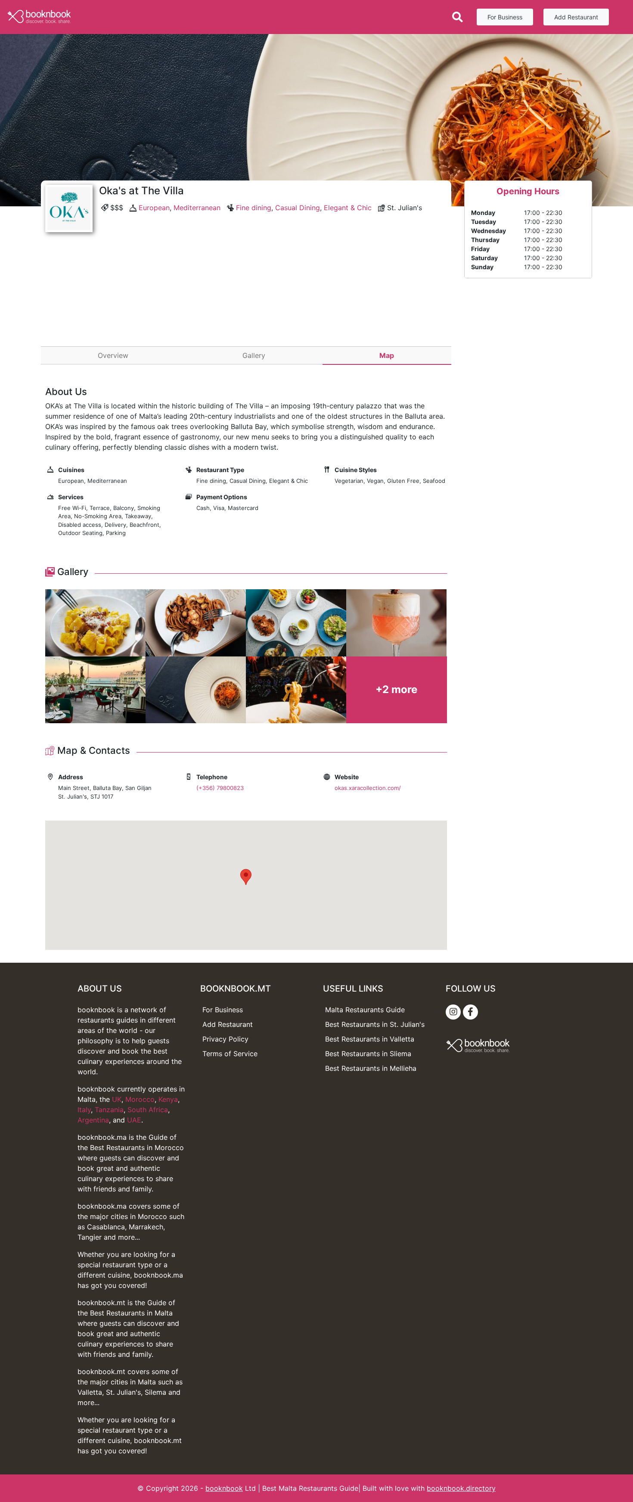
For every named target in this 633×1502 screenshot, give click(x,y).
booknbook (224, 1488)
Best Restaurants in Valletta (369, 1039)
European (154, 207)
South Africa (147, 1109)
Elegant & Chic (348, 207)
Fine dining (253, 207)
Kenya (168, 1099)
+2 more (396, 689)
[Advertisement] (246, 301)
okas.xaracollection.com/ (368, 787)
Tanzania (109, 1109)
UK (116, 1099)
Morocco (140, 1099)
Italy (84, 1109)
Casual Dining (297, 207)
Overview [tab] (113, 355)
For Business (504, 17)
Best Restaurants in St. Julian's (375, 1024)
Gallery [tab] (253, 355)
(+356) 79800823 (220, 787)
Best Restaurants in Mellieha (370, 1068)
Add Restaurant (576, 17)
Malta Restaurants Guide (365, 1009)
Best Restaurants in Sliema (368, 1053)
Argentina (93, 1120)
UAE (134, 1120)
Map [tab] (386, 355)
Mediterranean (197, 207)
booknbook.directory (461, 1488)
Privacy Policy (225, 1039)
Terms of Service (230, 1053)
